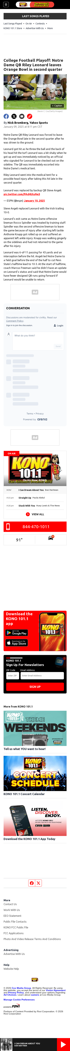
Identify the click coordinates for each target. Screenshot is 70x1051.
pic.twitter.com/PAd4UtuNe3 (22, 194)
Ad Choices (10, 994)
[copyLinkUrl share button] (29, 116)
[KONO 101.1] (35, 4)
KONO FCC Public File (16, 927)
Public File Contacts (15, 921)
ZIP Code (10, 670)
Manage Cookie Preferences (19, 999)
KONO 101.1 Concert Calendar (24, 794)
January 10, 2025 (34, 200)
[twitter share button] (14, 116)
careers (35, 994)
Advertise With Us (35, 28)
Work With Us (12, 909)
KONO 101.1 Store (13, 28)
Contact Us (10, 904)
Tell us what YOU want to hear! (25, 748)
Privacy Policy (16, 992)
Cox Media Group (21, 988)
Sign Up (35, 686)
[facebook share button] (6, 116)
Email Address (28, 670)
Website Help (11, 968)
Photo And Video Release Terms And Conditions (32, 939)
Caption (57, 105)
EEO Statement (12, 915)
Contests (40, 23)
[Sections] (6, 4)
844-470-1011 (36, 526)
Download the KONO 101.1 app (19, 619)
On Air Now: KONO (35, 480)
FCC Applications (14, 933)
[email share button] (21, 116)
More (50, 28)
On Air (29, 23)
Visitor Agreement (56, 990)
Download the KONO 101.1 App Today (29, 838)
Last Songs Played (13, 23)
